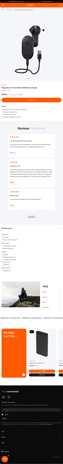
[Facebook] (9, 397)
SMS (6, 414)
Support (3, 437)
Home (3, 9)
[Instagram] (3, 397)
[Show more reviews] (31, 217)
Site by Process (57, 457)
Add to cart (31, 100)
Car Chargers (9, 9)
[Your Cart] (60, 5)
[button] (31, 90)
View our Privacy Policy (47, 424)
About (3, 443)
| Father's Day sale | (15, 1)
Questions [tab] (38, 128)
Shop (3, 431)
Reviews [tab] (23, 128)
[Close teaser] (8, 455)
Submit (4, 418)
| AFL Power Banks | (41, 1)
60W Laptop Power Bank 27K (36, 363)
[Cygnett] (30, 5)
